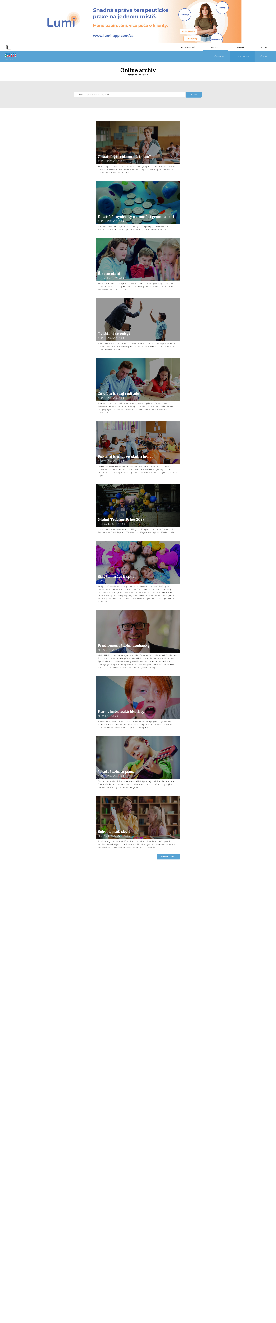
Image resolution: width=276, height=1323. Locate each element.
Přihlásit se (265, 56)
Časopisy (215, 47)
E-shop (264, 47)
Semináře (240, 47)
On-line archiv (242, 56)
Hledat (194, 95)
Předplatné (219, 56)
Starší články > (168, 857)
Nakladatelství (187, 47)
